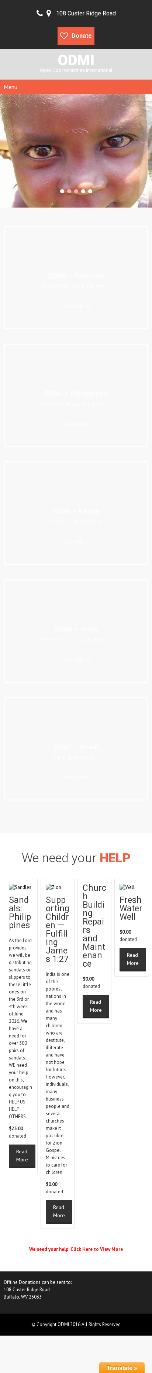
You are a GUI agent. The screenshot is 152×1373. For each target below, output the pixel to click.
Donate (82, 35)
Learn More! (76, 306)
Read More (22, 1155)
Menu (10, 87)
